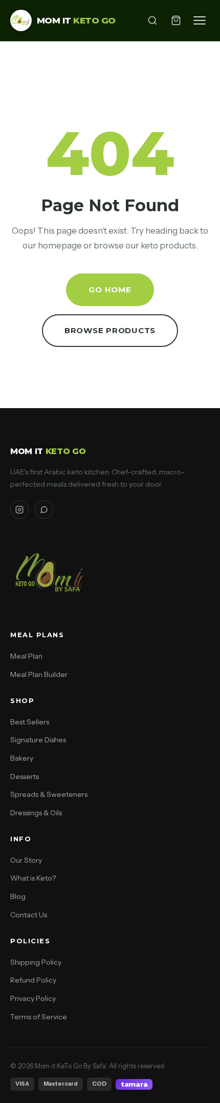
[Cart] (176, 20)
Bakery (21, 758)
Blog (18, 896)
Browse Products (110, 330)
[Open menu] (199, 20)
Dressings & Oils (36, 812)
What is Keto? (33, 878)
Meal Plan (26, 656)
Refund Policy (33, 980)
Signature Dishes (38, 739)
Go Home (110, 289)
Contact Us (28, 914)
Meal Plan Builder (39, 674)
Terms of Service (38, 1016)
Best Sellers (29, 721)
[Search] (152, 20)
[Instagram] (19, 509)
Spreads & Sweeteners (48, 794)
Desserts (24, 776)
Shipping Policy (35, 962)
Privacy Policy (33, 998)
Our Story (26, 860)
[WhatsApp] (44, 509)
